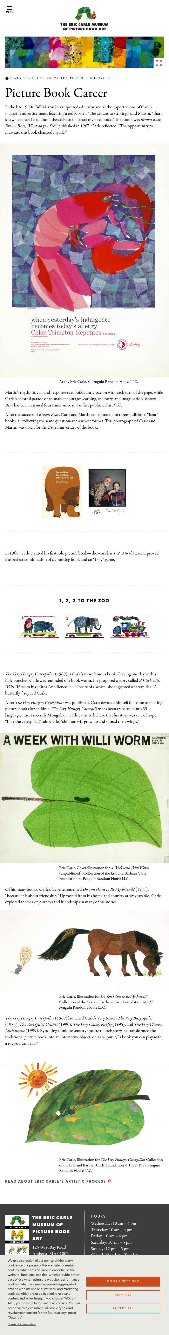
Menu (10, 12)
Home (7, 78)
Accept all (123, 1308)
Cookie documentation (22, 1324)
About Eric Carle (48, 78)
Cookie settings (123, 1281)
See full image (159, 63)
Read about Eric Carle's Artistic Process (55, 1181)
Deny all (123, 1295)
